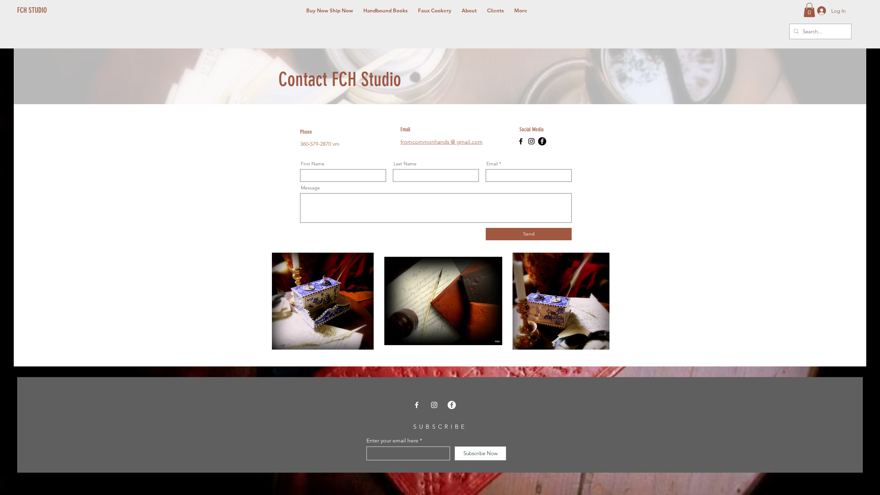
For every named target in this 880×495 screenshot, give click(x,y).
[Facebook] (521, 141)
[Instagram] (531, 141)
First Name (312, 163)
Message (310, 187)
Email (492, 163)
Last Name (405, 163)
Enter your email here (392, 440)
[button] (809, 10)
